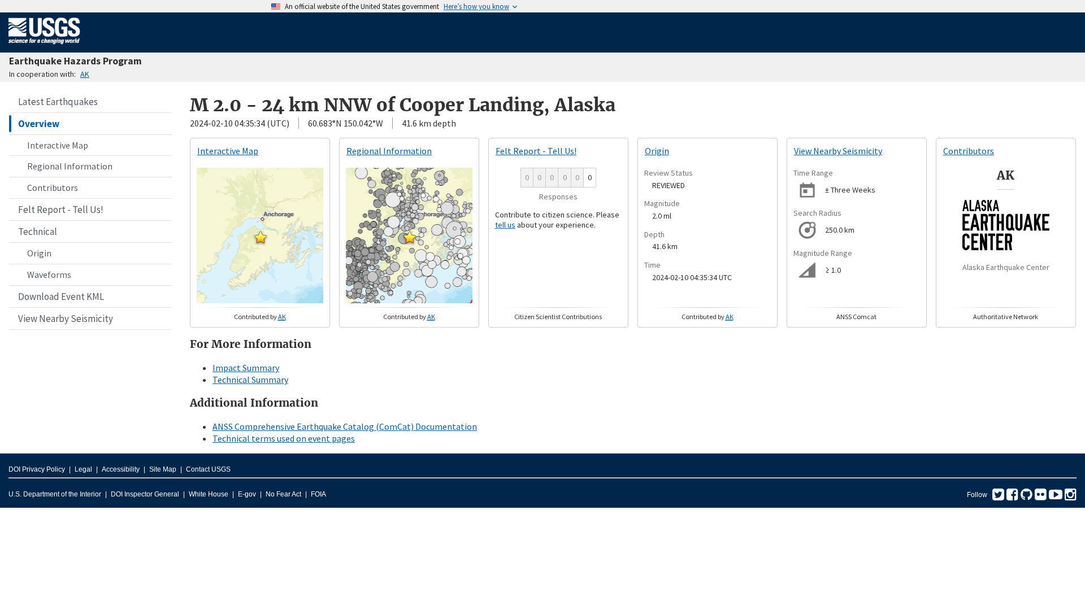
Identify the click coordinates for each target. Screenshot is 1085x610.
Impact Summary (245, 367)
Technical (37, 231)
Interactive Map (57, 145)
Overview (38, 123)
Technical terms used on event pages (283, 438)
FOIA (318, 494)
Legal (83, 469)
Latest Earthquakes (58, 101)
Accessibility (121, 469)
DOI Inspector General (145, 494)
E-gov (247, 494)
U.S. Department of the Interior (54, 494)
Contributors (52, 187)
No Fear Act (283, 494)
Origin (39, 253)
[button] (260, 237)
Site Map (162, 469)
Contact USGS (208, 469)
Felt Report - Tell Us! (60, 209)
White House (208, 494)
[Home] (44, 46)
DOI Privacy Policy (36, 469)
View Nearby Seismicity (65, 318)
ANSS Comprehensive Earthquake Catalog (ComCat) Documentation (344, 426)
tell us (505, 225)
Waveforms (49, 274)
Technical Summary (250, 379)
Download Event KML (61, 296)
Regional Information (69, 166)
